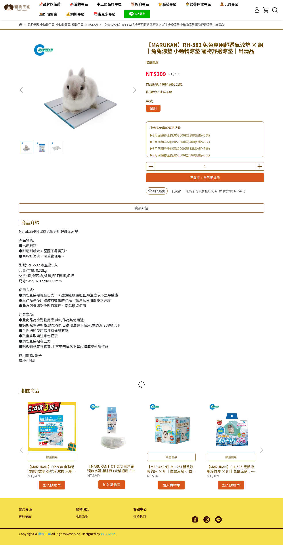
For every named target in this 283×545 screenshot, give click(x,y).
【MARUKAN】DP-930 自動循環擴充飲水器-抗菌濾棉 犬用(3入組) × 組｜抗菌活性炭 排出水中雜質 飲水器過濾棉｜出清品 (52, 468)
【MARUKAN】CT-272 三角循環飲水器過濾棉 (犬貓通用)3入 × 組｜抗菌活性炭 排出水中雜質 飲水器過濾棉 (111, 468)
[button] (134, 90)
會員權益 (25, 516)
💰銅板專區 (75, 14)
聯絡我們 (139, 516)
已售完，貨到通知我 (205, 177)
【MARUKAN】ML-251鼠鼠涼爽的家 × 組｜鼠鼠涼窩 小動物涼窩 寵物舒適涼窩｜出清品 (171, 468)
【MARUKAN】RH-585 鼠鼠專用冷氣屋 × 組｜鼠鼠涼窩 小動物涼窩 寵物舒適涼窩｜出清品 (231, 468)
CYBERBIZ (108, 534)
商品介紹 (141, 208)
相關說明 (82, 516)
